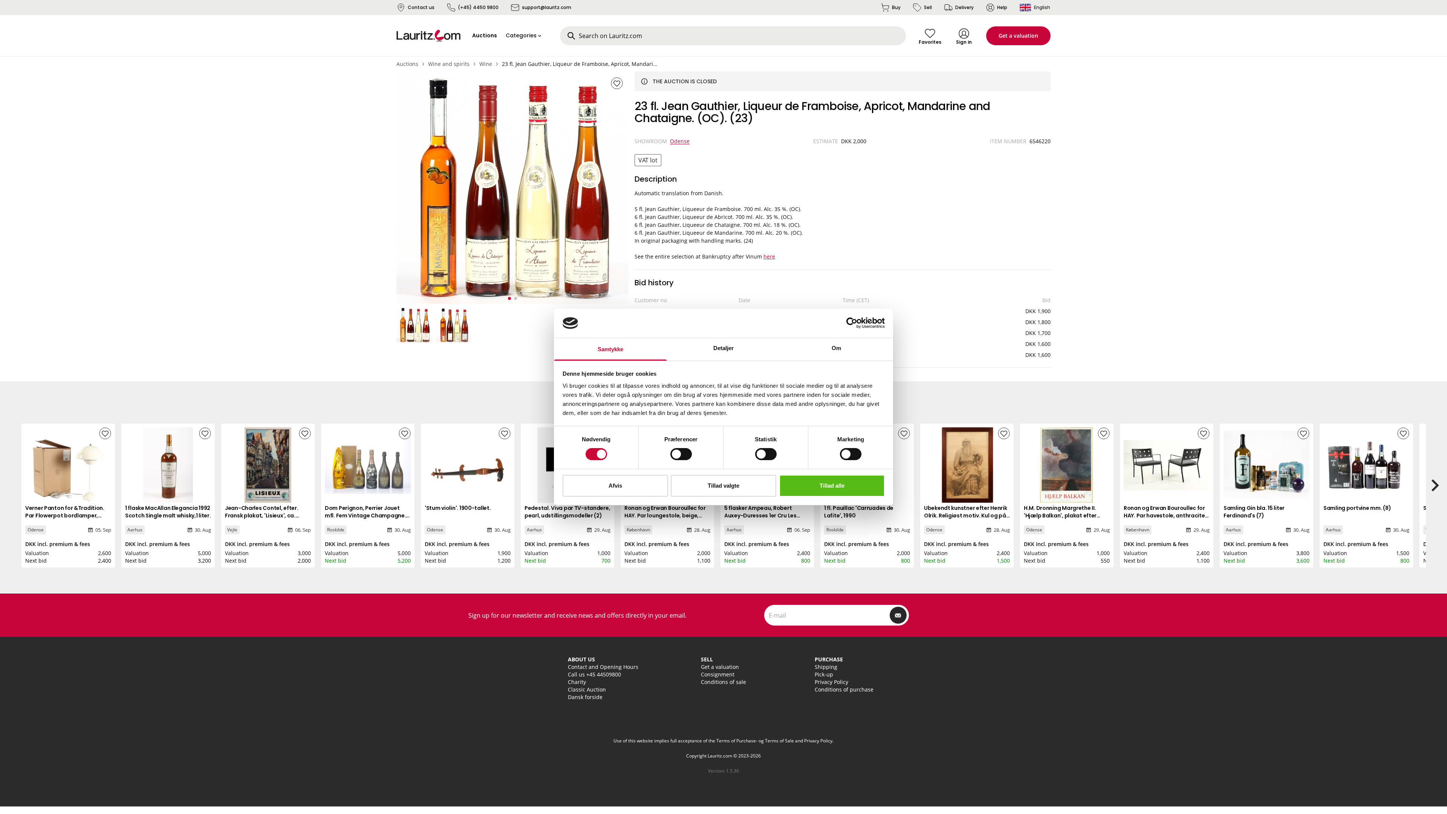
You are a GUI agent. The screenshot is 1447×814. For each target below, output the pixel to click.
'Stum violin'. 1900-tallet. (458, 508)
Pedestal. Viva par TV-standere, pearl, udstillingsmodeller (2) (567, 511)
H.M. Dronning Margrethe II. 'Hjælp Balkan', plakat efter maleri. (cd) (1060, 515)
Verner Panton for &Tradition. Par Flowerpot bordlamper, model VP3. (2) (64, 515)
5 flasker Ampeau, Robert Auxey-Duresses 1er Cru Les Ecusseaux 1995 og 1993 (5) (760, 515)
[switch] (681, 454)
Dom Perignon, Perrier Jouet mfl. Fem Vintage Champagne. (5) (365, 515)
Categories (521, 35)
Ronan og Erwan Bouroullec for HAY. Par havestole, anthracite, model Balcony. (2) (1165, 515)
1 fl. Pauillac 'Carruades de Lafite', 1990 (858, 511)
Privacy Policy (831, 681)
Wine (485, 63)
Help (1002, 7)
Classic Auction (587, 689)
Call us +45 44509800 (594, 674)
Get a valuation (1018, 35)
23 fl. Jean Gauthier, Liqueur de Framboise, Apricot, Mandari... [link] (580, 63)
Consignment (717, 674)
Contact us (421, 7)
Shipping (826, 666)
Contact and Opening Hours (603, 666)
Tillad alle (832, 485)
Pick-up (824, 674)
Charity (577, 681)
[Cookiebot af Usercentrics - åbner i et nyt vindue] (852, 323)
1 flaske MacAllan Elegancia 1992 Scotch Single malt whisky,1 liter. (168, 511)
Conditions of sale (723, 681)
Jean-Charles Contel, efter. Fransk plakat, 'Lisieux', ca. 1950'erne (261, 515)
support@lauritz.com (546, 7)
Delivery (964, 7)
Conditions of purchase (844, 689)
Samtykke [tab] (611, 349)
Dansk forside (585, 697)
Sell (928, 7)
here (769, 256)
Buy (896, 7)
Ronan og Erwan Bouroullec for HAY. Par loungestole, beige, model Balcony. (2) (665, 515)
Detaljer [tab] (723, 348)
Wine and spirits (449, 63)
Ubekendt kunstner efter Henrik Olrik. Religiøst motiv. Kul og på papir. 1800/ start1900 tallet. (965, 515)
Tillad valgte (723, 485)
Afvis (615, 485)
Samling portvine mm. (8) (1357, 508)
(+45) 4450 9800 (478, 7)
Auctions (407, 63)
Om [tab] (836, 348)
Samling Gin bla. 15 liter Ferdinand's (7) (1254, 511)
